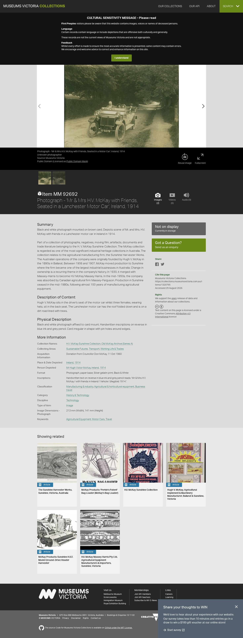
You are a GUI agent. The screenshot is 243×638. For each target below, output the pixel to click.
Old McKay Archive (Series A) (117, 344)
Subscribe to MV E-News (145, 600)
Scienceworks (110, 597)
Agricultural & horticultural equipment (114, 386)
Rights (86, 618)
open (174, 298)
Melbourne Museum (113, 594)
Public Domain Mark (76, 161)
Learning (169, 597)
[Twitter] (162, 264)
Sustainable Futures (77, 349)
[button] (231, 6)
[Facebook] (157, 264)
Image (69, 405)
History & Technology (77, 395)
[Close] (236, 607)
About (211, 6)
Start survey (174, 630)
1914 (78, 362)
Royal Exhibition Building (115, 604)
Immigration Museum (113, 600)
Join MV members (142, 594)
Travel (109, 419)
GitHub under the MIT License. (118, 628)
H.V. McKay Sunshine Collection (83, 344)
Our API (194, 6)
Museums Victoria (34, 6)
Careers (168, 594)
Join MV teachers (142, 597)
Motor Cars (98, 419)
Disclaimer (76, 618)
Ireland (70, 362)
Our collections (170, 6)
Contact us (96, 618)
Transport (94, 349)
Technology (72, 400)
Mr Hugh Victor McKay (78, 368)
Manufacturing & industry (79, 386)
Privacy (65, 618)
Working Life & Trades (112, 349)
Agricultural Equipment (78, 419)
